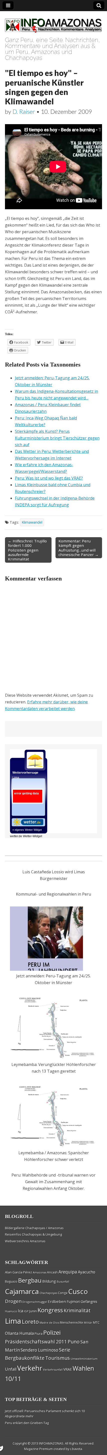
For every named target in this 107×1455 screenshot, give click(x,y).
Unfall (10, 1369)
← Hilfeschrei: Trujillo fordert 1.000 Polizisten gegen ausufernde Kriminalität (27, 549)
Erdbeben (57, 1301)
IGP (26, 1311)
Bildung (49, 1281)
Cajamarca (22, 1291)
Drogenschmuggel (34, 1302)
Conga (62, 1293)
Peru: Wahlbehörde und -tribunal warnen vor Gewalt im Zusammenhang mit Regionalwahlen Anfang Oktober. (53, 1181)
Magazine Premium (38, 1449)
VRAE (67, 1369)
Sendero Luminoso (39, 1350)
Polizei (52, 1332)
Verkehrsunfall (53, 1369)
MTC (96, 1322)
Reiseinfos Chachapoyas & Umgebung (33, 1234)
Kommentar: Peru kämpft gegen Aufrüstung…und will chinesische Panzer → (78, 547)
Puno (74, 1341)
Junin (33, 1311)
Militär (88, 1322)
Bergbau (30, 1280)
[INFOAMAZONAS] (53, 23)
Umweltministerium (84, 1359)
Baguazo (11, 1281)
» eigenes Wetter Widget (27, 829)
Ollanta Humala (19, 1333)
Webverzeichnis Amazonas (25, 1241)
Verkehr (29, 1368)
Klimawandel (32, 522)
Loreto (30, 1321)
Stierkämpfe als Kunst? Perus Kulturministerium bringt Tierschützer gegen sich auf (57, 438)
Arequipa (67, 1272)
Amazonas (39, 1272)
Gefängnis (89, 1301)
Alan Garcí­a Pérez (18, 1272)
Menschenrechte (71, 1322)
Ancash (52, 1272)
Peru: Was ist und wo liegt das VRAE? (49, 478)
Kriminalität (77, 1310)
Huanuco (11, 1311)
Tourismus (57, 1358)
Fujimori (73, 1301)
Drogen (13, 1301)
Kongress (50, 1310)
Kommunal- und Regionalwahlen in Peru (53, 894)
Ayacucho (86, 1272)
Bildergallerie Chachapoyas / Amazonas (34, 1228)
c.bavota (76, 1449)
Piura (39, 1333)
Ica (20, 1311)
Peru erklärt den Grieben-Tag (27, 1423)
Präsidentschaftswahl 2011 (36, 1341)
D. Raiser (23, 111)
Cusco (78, 1291)
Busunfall (63, 1281)
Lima (13, 1321)
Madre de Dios (49, 1322)
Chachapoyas (48, 1293)
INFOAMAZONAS (51, 1443)
